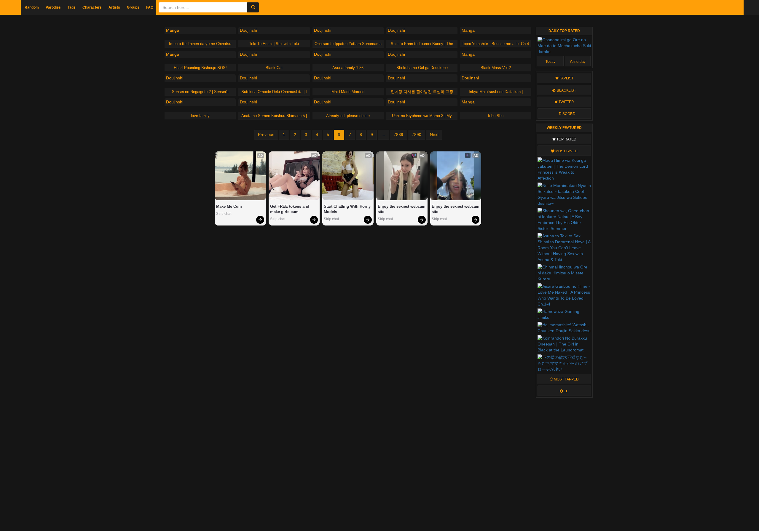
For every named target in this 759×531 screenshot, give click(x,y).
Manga (172, 30)
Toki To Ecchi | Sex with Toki (274, 43)
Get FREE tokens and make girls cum (290, 209)
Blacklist (566, 90)
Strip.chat (223, 214)
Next (434, 134)
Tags (72, 7)
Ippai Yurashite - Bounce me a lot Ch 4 (496, 43)
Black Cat (274, 67)
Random (32, 7)
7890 (416, 134)
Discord (566, 114)
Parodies (53, 7)
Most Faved (566, 151)
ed (566, 391)
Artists (114, 7)
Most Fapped (566, 379)
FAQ (149, 7)
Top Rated (566, 139)
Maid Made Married (347, 91)
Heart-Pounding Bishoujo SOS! (200, 67)
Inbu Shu (495, 115)
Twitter (566, 102)
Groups (133, 7)
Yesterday (578, 62)
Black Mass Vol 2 (496, 67)
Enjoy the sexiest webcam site (402, 209)
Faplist (566, 78)
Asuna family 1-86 (347, 67)
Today (550, 62)
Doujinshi (248, 30)
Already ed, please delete (348, 115)
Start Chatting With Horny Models (348, 209)
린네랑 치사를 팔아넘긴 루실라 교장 (422, 91)
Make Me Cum (229, 206)
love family (200, 115)
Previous (266, 134)
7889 (398, 134)
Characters (92, 7)
